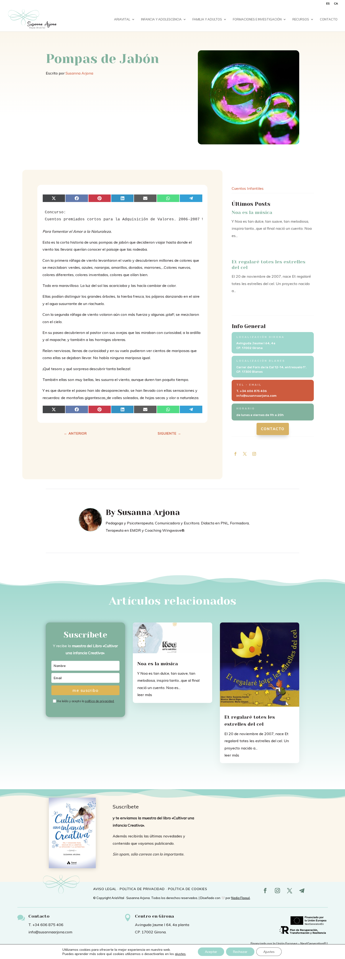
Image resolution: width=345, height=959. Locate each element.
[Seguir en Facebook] (235, 454)
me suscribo (85, 690)
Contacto (328, 19)
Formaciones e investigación (257, 19)
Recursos (300, 19)
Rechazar (240, 952)
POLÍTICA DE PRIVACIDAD (142, 889)
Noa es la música (252, 212)
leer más (144, 694)
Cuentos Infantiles (248, 188)
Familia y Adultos (207, 19)
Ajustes (269, 952)
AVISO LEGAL (104, 889)
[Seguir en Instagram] (254, 454)
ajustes (180, 954)
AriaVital (122, 19)
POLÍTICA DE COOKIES (187, 889)
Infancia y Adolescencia (161, 19)
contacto (272, 429)
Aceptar (211, 952)
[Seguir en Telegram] (302, 890)
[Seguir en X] (245, 454)
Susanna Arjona (79, 73)
